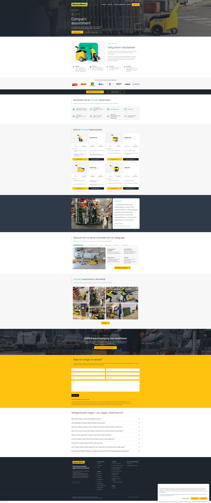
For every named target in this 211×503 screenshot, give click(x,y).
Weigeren (203, 498)
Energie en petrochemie (117, 471)
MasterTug (99, 475)
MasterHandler (100, 479)
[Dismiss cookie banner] (207, 486)
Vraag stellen (135, 4)
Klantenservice (130, 463)
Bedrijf (128, 4)
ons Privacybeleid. (118, 404)
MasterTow (99, 477)
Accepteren (195, 498)
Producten (104, 4)
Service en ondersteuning (120, 4)
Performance (99, 465)
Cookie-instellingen (185, 498)
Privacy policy (136, 497)
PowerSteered (100, 483)
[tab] (78, 245)
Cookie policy (131, 497)
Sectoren (110, 4)
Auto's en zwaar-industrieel (117, 465)
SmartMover (99, 473)
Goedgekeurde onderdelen (132, 465)
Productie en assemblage (117, 482)
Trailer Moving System (101, 485)
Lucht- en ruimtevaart (116, 463)
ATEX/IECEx (99, 489)
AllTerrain (99, 481)
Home (72, 10)
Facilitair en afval (115, 476)
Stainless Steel (100, 487)
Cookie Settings (4, 502)
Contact (113, 487)
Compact (99, 463)
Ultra (98, 467)
